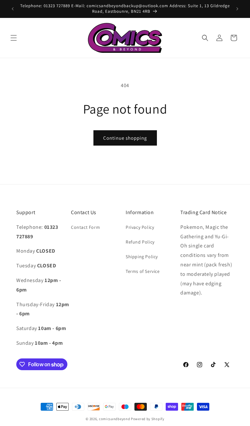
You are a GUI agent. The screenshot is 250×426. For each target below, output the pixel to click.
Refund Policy (140, 242)
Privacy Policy (140, 227)
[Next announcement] (237, 9)
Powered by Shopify (147, 419)
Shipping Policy (142, 257)
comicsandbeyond (114, 419)
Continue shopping (125, 138)
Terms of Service (143, 271)
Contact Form (85, 227)
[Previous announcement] (13, 9)
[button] (14, 38)
